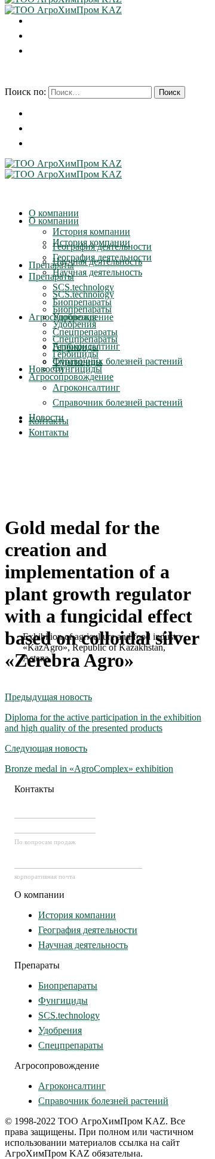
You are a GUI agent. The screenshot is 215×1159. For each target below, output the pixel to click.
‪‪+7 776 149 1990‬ (55, 826)
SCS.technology (69, 1015)
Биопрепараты (67, 985)
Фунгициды (63, 1000)
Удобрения (60, 1030)
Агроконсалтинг (72, 1086)
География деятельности (87, 930)
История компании (77, 915)
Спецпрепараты (70, 1045)
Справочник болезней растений (103, 1101)
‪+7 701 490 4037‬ (55, 811)
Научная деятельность (83, 945)
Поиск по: (25, 92)
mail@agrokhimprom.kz (78, 861)
